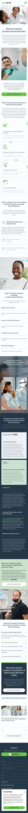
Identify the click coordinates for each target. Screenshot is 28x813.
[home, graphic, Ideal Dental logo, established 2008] (7, 3)
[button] (25, 2)
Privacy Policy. (10, 803)
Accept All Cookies (14, 807)
